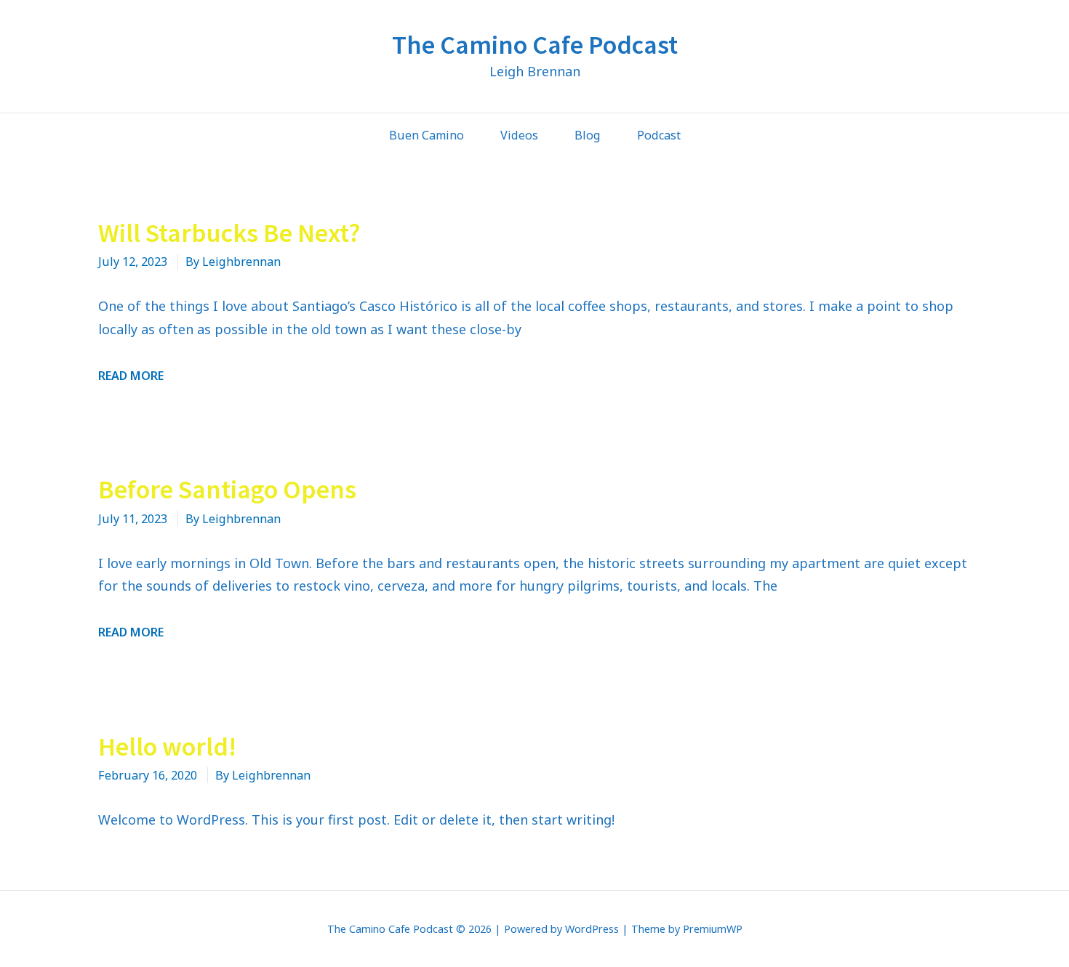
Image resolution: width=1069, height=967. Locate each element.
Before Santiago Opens (227, 489)
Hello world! (167, 746)
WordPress (592, 929)
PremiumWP (712, 929)
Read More (131, 376)
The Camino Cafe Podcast (535, 44)
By (233, 262)
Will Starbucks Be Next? (229, 233)
